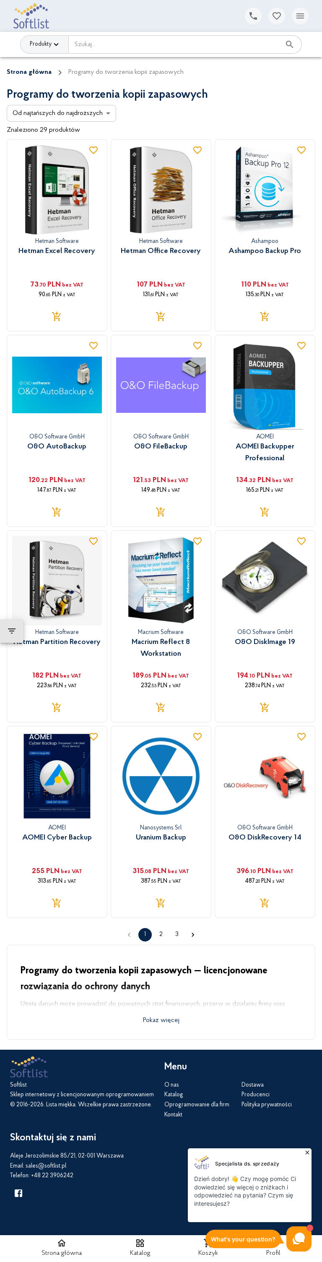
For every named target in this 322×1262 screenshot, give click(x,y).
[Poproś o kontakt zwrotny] (253, 16)
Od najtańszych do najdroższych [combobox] (58, 113)
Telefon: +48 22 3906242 (41, 1176)
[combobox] (174, 44)
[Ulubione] (276, 16)
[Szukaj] (289, 44)
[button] (140, 1248)
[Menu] (300, 16)
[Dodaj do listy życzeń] (93, 150)
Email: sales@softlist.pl (38, 1166)
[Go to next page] (193, 934)
